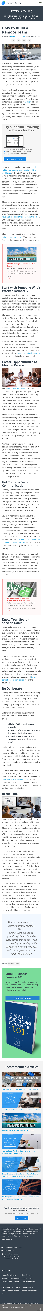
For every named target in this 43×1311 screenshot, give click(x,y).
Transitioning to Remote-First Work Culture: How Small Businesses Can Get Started (20, 1175)
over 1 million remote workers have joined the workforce (19, 170)
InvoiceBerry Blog (8, 1275)
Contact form (9, 1250)
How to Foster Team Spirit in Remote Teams (20, 1089)
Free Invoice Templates (10, 1278)
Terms (3, 1303)
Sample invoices (28, 1287)
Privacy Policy (11, 1303)
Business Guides (13, 964)
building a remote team (12, 237)
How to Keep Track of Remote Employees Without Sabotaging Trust (18, 1152)
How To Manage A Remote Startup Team (18, 1130)
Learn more (6, 1239)
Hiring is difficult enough (29, 353)
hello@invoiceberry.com (13, 1247)
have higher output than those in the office (20, 217)
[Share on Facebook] (13, 40)
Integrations (26, 1278)
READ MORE (11, 279)
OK (39, 1309)
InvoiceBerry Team (17, 36)
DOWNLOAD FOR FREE (22, 998)
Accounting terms (28, 1282)
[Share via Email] (29, 41)
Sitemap (18, 1303)
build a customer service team (15, 779)
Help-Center (26, 1275)
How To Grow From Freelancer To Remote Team (21, 1110)
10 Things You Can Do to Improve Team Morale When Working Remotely (21, 1198)
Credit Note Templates (10, 1287)
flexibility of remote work (17, 388)
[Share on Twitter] (19, 40)
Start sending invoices (14, 159)
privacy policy (6, 1307)
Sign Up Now (21, 1218)
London (28, 102)
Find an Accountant (29, 1291)
